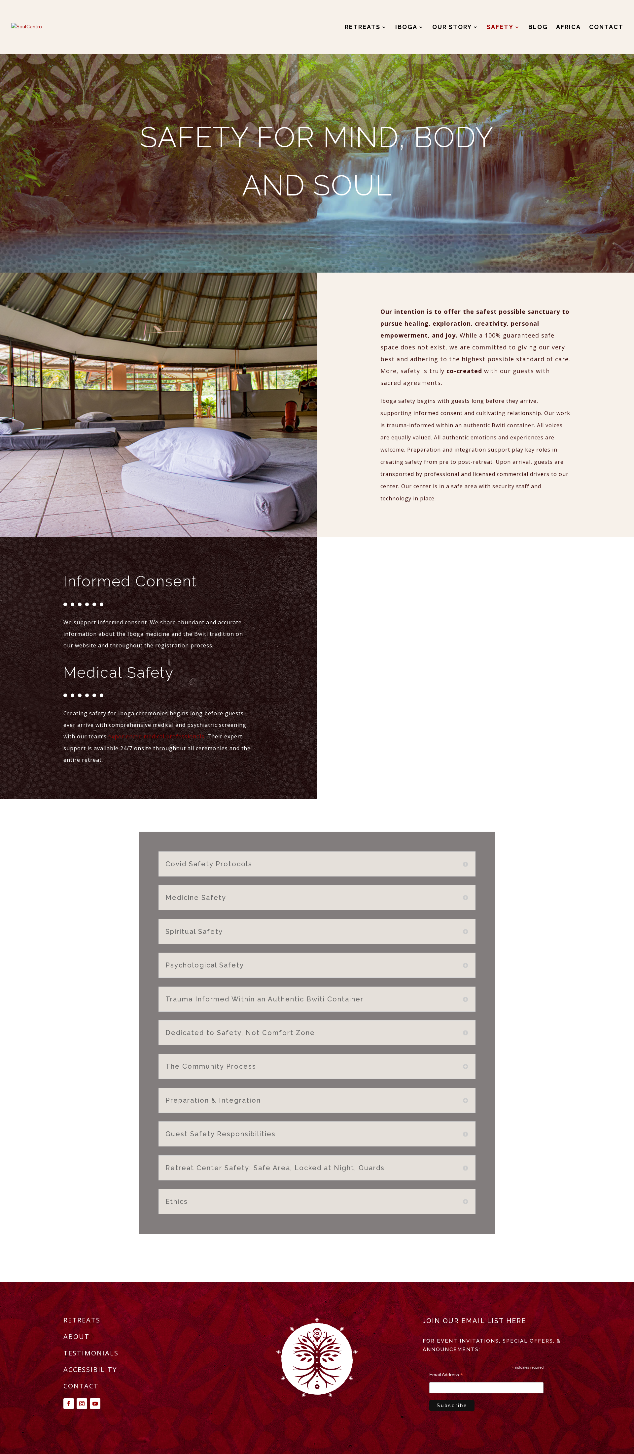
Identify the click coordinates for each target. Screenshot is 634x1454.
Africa (568, 27)
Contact (606, 27)
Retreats (362, 27)
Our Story (452, 27)
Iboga (406, 27)
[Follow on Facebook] (68, 1403)
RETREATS (81, 1320)
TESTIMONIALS (91, 1353)
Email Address (446, 1375)
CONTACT (81, 1385)
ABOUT (76, 1336)
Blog (538, 27)
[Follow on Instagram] (82, 1403)
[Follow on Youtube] (95, 1403)
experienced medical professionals (156, 736)
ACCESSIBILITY (90, 1369)
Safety (500, 27)
